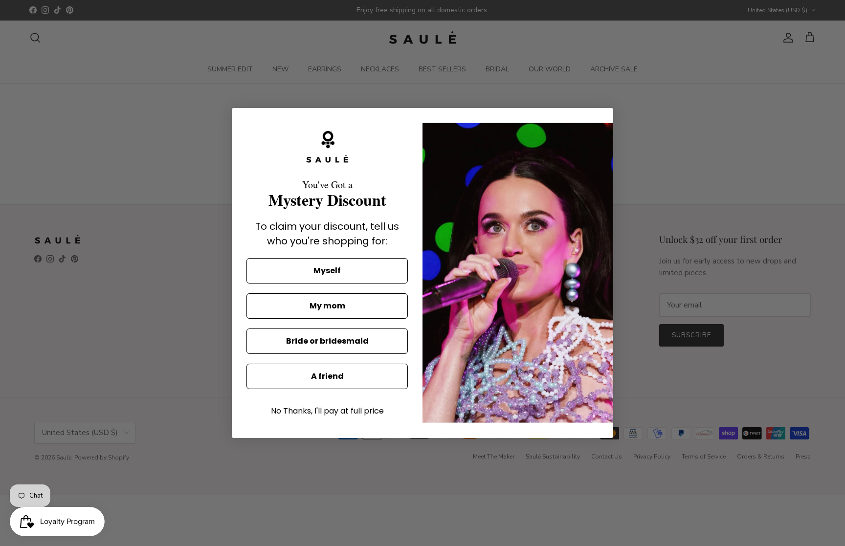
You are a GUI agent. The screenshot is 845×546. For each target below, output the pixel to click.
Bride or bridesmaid (327, 341)
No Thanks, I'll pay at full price (327, 410)
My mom (327, 305)
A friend (327, 376)
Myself (327, 270)
